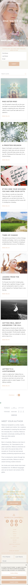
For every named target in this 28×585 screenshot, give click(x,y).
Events (15, 546)
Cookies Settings (14, 573)
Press (14, 533)
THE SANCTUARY (14, 538)
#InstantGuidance (14, 544)
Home (14, 529)
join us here (14, 503)
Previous (11, 395)
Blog (14, 542)
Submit (14, 64)
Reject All (14, 577)
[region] (14, 574)
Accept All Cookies (14, 582)
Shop (14, 535)
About (15, 531)
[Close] (26, 565)
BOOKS (15, 540)
